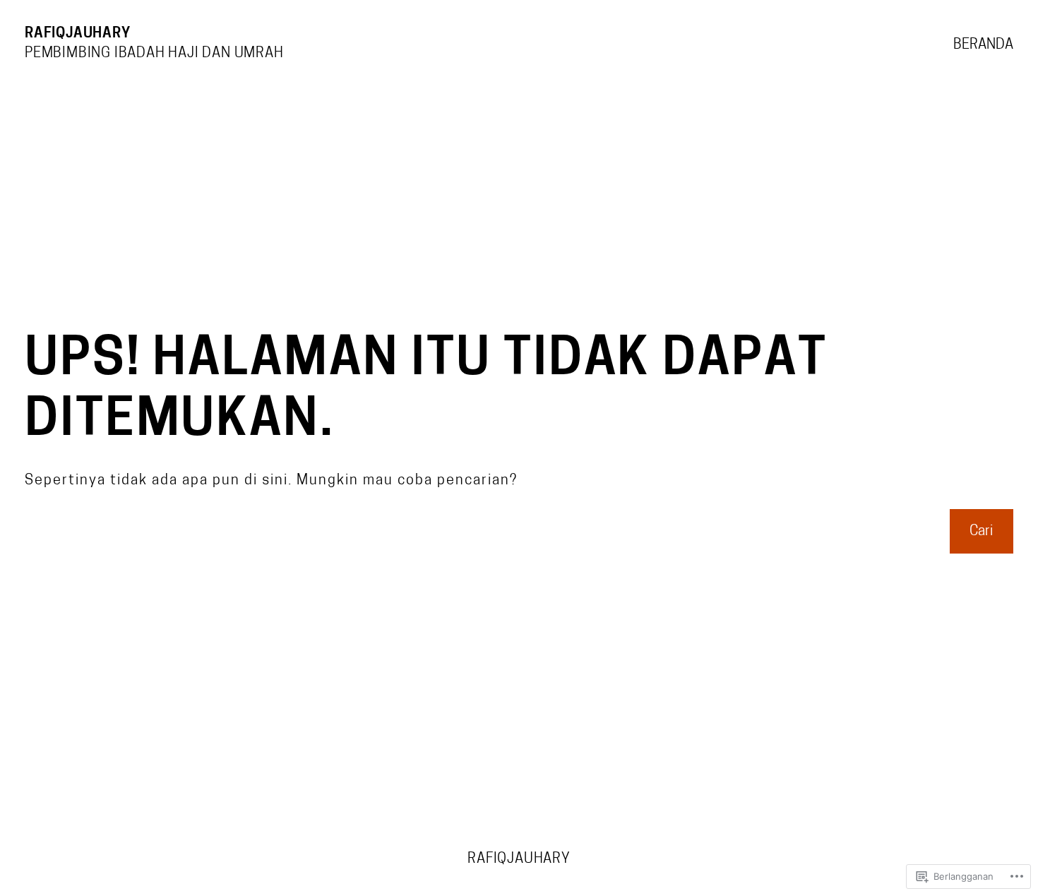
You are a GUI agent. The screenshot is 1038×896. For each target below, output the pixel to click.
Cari (981, 532)
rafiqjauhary (78, 34)
